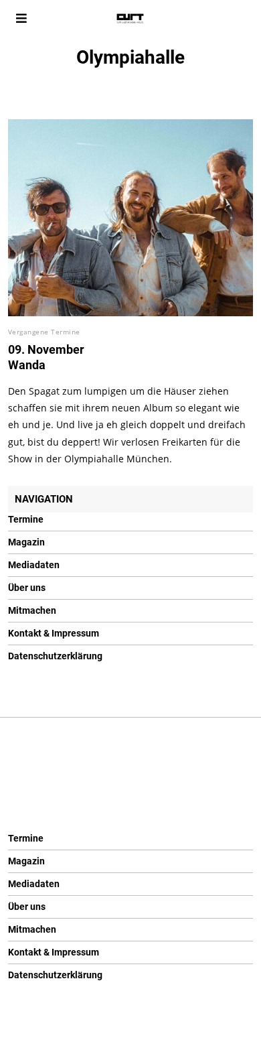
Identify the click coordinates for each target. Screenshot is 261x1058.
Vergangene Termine (44, 331)
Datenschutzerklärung (55, 656)
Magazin (26, 542)
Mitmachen (32, 610)
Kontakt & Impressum (53, 633)
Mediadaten (34, 564)
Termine (26, 519)
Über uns (27, 587)
